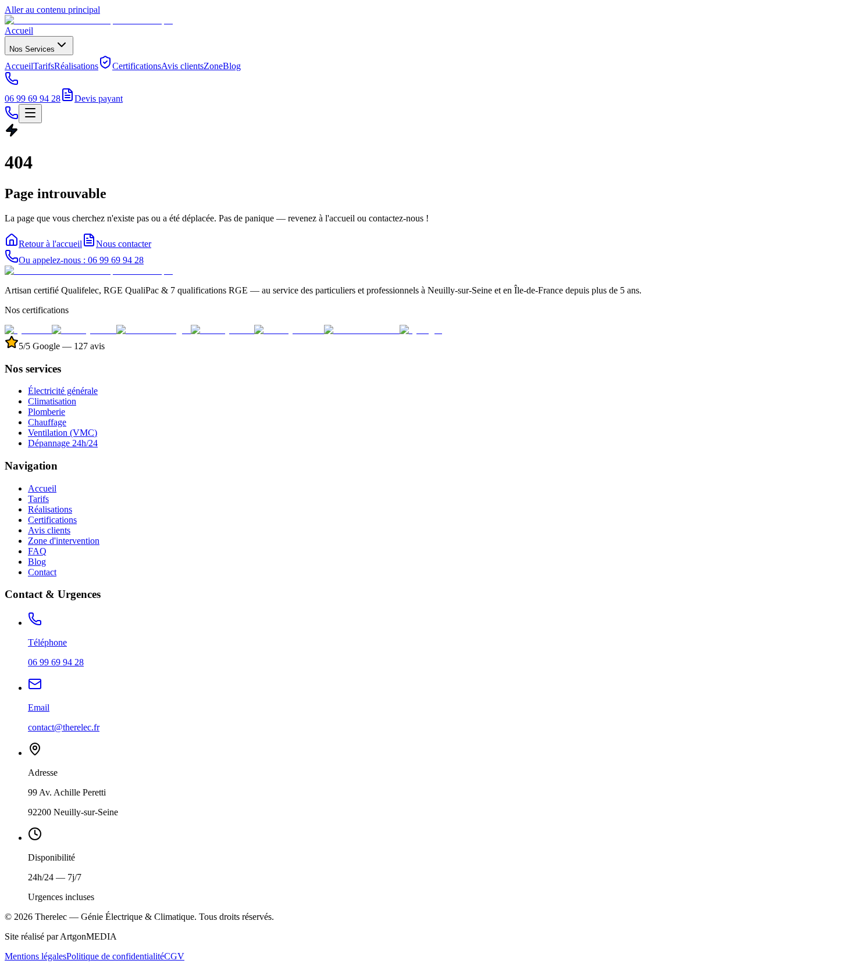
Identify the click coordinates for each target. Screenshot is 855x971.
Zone (213, 66)
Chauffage (47, 422)
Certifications (136, 66)
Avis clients (182, 66)
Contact (42, 572)
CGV (174, 956)
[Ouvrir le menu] (30, 113)
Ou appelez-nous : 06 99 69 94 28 (81, 260)
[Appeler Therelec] (12, 116)
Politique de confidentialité (115, 956)
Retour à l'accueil (50, 244)
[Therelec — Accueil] (89, 20)
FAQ (37, 551)
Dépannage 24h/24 (63, 443)
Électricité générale (63, 391)
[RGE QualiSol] (222, 330)
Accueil (19, 30)
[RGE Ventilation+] (362, 330)
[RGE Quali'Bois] (289, 330)
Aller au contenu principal (52, 10)
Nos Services (32, 49)
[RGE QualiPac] (84, 330)
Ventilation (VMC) (62, 433)
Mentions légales (35, 956)
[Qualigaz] (421, 330)
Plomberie (46, 412)
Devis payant (98, 98)
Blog (232, 66)
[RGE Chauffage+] (153, 330)
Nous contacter (123, 244)
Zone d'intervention (63, 541)
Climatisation (52, 401)
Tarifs (43, 66)
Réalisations (76, 66)
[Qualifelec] (28, 330)
